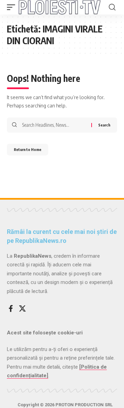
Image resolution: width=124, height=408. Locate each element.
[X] (22, 308)
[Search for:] (54, 125)
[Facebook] (11, 308)
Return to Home (27, 149)
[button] (13, 7)
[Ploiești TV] (60, 7)
